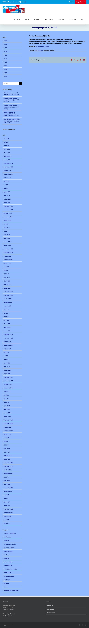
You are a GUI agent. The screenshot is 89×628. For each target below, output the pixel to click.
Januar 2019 (7, 459)
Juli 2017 (6, 495)
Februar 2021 (7, 370)
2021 (5, 58)
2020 (5, 62)
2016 (5, 76)
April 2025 (7, 192)
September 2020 (8, 388)
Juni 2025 (6, 185)
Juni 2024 (6, 227)
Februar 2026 (7, 156)
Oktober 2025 (8, 170)
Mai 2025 (6, 188)
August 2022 (7, 306)
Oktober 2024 (8, 213)
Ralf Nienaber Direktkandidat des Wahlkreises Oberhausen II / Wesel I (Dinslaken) (12, 121)
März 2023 (7, 281)
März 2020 (7, 409)
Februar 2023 (7, 284)
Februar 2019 (7, 455)
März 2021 (7, 366)
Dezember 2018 (8, 463)
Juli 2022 (6, 309)
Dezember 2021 (8, 334)
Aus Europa (7, 555)
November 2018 (8, 466)
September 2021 (8, 345)
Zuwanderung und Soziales (11, 590)
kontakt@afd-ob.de (9, 614)
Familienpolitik (8, 565)
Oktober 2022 (8, 299)
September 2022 (8, 302)
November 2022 (8, 295)
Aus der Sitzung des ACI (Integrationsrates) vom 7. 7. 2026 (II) (11, 100)
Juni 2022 (6, 313)
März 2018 (7, 484)
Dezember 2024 (8, 206)
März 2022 (7, 324)
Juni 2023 (6, 270)
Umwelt (6, 587)
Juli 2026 (6, 138)
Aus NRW (6, 558)
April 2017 (7, 502)
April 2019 (7, 448)
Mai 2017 (6, 498)
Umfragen (40, 50)
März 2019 (7, 452)
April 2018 (7, 480)
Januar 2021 (7, 374)
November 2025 (8, 167)
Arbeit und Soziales (9, 548)
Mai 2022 (6, 317)
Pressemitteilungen (9, 576)
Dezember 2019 (8, 420)
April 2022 (7, 320)
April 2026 (7, 149)
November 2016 (8, 509)
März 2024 (7, 238)
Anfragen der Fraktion (10, 544)
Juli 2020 (6, 395)
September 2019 (8, 431)
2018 (5, 69)
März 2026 (7, 153)
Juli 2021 (6, 352)
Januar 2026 (7, 160)
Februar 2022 (7, 327)
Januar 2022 (7, 331)
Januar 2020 (7, 416)
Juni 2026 (6, 142)
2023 (5, 51)
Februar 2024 (7, 242)
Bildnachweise (51, 613)
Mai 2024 (6, 231)
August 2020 (7, 391)
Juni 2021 (6, 356)
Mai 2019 (6, 445)
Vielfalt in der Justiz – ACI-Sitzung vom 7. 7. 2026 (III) (11, 93)
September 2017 (8, 491)
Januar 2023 (7, 288)
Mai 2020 (6, 402)
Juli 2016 (6, 520)
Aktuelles (6, 540)
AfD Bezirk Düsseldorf (10, 533)
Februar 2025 (7, 199)
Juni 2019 (6, 441)
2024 (5, 48)
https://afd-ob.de (9, 616)
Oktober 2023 (8, 256)
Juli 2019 (6, 438)
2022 (5, 55)
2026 (5, 41)
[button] (82, 19)
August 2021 (7, 349)
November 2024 (8, 210)
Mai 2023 (6, 274)
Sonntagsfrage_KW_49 (42, 46)
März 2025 (7, 195)
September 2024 (8, 217)
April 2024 (7, 235)
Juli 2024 (6, 224)
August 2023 (7, 263)
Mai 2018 (6, 477)
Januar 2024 (7, 245)
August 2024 (7, 220)
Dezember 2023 (8, 249)
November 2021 (8, 338)
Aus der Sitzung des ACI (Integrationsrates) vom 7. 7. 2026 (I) (11, 107)
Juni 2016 (6, 523)
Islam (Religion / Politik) (10, 569)
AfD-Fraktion (7, 537)
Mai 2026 (6, 145)
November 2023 (8, 252)
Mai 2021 (6, 359)
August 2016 (7, 516)
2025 (5, 44)
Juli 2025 (6, 181)
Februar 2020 (7, 413)
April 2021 (7, 363)
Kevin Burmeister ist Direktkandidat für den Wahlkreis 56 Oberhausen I (11, 114)
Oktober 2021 (8, 341)
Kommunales (7, 572)
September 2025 (8, 174)
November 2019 (8, 423)
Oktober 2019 (8, 427)
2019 (5, 65)
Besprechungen (8, 562)
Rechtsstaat (7, 580)
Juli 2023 (6, 267)
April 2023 (7, 277)
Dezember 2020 (8, 377)
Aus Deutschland (8, 551)
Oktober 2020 (8, 384)
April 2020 (7, 406)
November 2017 (8, 488)
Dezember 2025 (8, 163)
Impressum (50, 605)
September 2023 (8, 260)
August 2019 (7, 434)
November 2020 (8, 381)
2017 (5, 73)
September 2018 (8, 473)
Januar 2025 (7, 203)
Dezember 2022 (8, 292)
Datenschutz (50, 609)
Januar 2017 (7, 505)
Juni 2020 (6, 398)
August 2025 (7, 178)
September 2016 (8, 512)
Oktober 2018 (8, 470)
